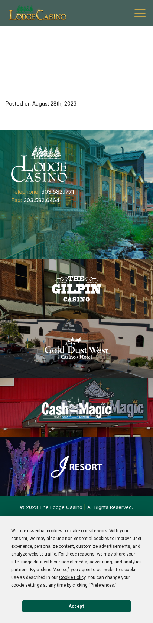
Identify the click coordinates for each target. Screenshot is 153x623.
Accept (76, 606)
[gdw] (76, 348)
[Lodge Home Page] (39, 163)
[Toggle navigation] (140, 13)
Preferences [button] (102, 585)
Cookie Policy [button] (72, 577)
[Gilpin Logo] (76, 289)
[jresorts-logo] (76, 466)
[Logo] (37, 12)
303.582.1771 (57, 191)
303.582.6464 (41, 200)
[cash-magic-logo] (76, 407)
